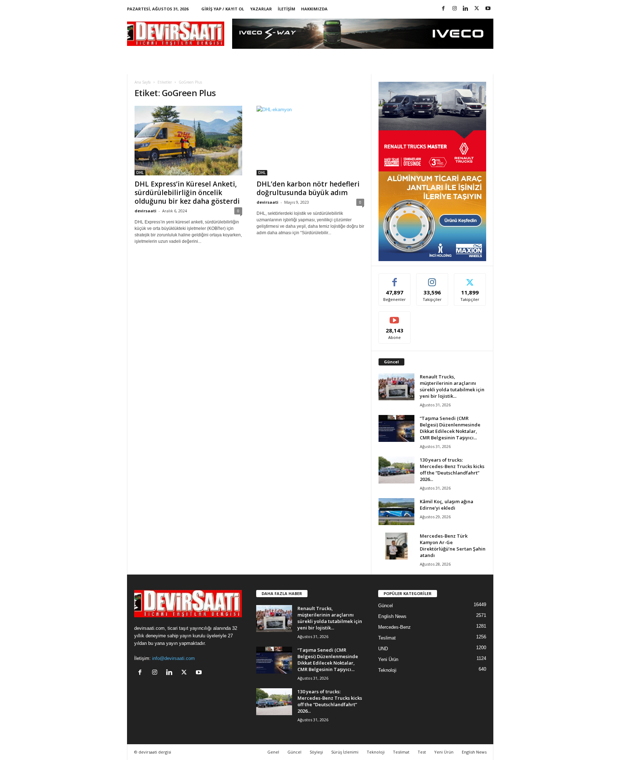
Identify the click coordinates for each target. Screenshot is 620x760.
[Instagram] (454, 9)
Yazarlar (261, 8)
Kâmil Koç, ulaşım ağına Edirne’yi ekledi (446, 504)
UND (383, 648)
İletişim (286, 8)
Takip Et (432, 279)
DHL (140, 172)
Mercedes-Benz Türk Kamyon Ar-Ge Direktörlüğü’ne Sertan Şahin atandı (452, 545)
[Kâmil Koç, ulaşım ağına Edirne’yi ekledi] (396, 511)
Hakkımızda (314, 8)
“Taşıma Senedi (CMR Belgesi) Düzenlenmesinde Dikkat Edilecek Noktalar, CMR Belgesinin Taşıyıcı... (450, 428)
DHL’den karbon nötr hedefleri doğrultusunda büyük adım (308, 188)
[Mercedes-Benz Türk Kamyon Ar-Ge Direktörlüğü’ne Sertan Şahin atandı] (396, 546)
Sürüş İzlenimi (344, 752)
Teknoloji (387, 670)
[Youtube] (488, 9)
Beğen (394, 279)
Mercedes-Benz (394, 627)
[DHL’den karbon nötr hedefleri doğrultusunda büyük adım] (310, 140)
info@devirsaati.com (173, 658)
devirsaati (145, 210)
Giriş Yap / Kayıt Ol (222, 8)
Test (422, 752)
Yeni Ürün (388, 659)
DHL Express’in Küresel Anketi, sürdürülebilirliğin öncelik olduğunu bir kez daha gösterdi (187, 192)
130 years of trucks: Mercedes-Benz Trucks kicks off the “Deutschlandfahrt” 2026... (452, 469)
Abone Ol (394, 317)
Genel (273, 752)
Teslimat (387, 638)
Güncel (385, 605)
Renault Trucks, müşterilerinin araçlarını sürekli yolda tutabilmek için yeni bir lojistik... (452, 386)
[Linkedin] (465, 9)
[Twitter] (477, 9)
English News (392, 616)
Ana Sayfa (143, 82)
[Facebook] (443, 9)
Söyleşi (316, 752)
